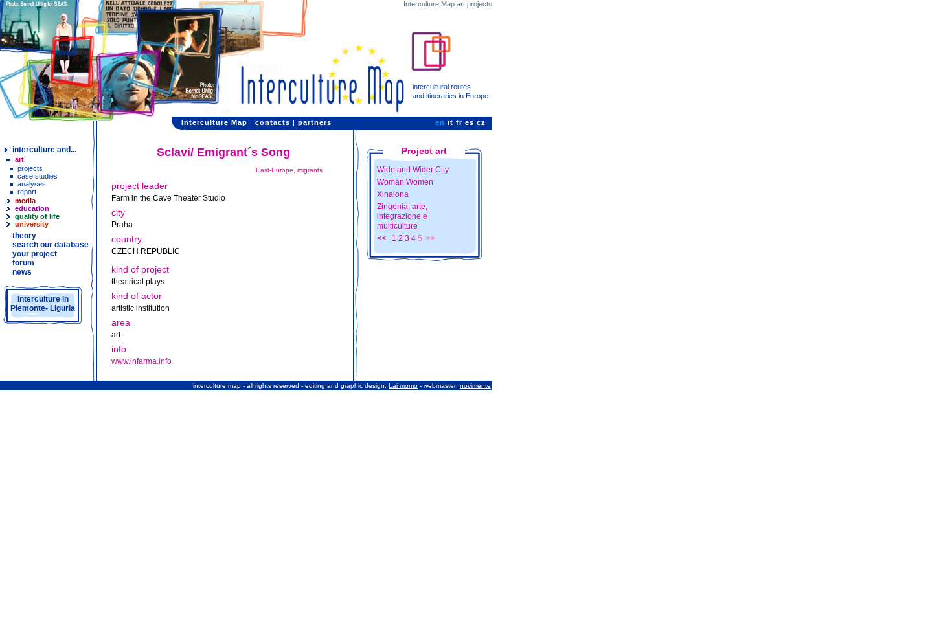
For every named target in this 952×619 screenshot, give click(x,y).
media (25, 201)
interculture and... (44, 149)
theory (24, 235)
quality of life (37, 216)
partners (315, 122)
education (32, 208)
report (26, 192)
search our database (50, 244)
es (469, 122)
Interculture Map (214, 122)
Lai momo (403, 385)
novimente (475, 385)
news (22, 271)
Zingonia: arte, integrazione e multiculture (402, 216)
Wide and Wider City (413, 169)
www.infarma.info (141, 361)
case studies (37, 176)
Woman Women (405, 181)
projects (30, 168)
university (32, 224)
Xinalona (393, 194)
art (19, 159)
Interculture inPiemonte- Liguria (42, 304)
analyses (31, 184)
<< (381, 238)
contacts (272, 122)
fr (459, 122)
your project (34, 253)
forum (23, 262)
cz (481, 122)
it (450, 122)
